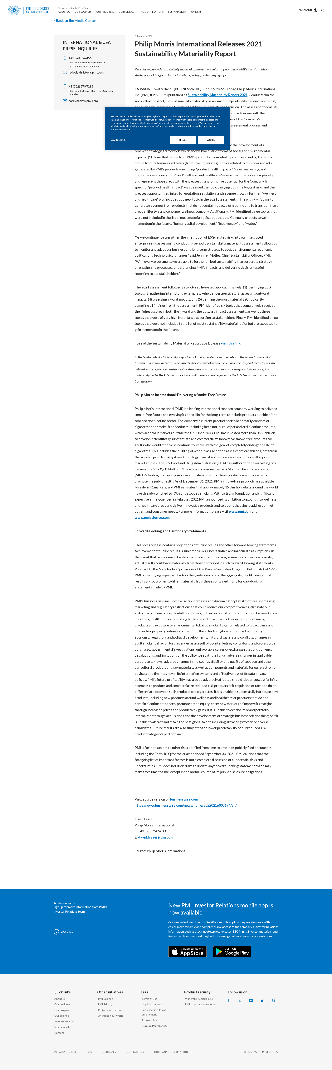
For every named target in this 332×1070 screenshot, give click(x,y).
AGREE (211, 140)
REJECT (183, 140)
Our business (62, 1004)
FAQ (89, 1051)
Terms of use (149, 998)
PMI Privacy (105, 1004)
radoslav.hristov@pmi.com (86, 72)
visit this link (230, 343)
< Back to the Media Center (75, 20)
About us (60, 998)
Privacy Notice (122, 129)
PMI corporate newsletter (201, 1004)
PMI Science (105, 998)
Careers (59, 1032)
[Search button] (322, 10)
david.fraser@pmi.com (155, 837)
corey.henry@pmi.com (83, 100)
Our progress (62, 1010)
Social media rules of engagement (154, 1012)
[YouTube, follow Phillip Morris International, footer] (251, 1000)
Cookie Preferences (155, 1025)
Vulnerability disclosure (199, 998)
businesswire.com (184, 799)
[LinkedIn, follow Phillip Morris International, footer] (262, 1000)
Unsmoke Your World (110, 1015)
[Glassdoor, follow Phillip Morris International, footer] (273, 1000)
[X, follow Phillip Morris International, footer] (239, 1000)
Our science (61, 1015)
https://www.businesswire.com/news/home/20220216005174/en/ (186, 805)
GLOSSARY (110, 1051)
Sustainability (62, 1027)
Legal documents (152, 1004)
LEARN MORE (118, 140)
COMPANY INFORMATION (171, 1051)
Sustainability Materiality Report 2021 (217, 95)
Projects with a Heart (111, 1010)
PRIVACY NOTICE (65, 1051)
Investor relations (65, 1021)
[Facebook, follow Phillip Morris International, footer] (229, 1000)
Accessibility (149, 1020)
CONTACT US (135, 1051)
